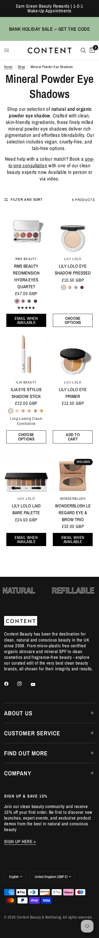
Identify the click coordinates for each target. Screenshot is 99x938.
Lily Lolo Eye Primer (73, 392)
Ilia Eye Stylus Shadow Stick (26, 392)
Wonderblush (73, 498)
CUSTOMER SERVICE (32, 733)
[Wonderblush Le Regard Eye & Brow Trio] (73, 471)
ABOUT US (18, 713)
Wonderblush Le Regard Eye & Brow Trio (73, 512)
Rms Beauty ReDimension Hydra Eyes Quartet (26, 276)
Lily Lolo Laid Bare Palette (26, 509)
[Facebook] (10, 684)
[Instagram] (23, 684)
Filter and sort (27, 199)
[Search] (83, 50)
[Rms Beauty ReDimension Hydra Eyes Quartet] (26, 231)
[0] (91, 50)
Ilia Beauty (26, 382)
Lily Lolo (72, 258)
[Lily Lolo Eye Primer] (73, 354)
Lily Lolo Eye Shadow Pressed (73, 269)
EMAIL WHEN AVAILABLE (26, 320)
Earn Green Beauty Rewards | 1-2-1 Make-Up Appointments (49, 8)
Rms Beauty (26, 258)
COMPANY (17, 773)
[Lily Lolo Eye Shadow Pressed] (73, 231)
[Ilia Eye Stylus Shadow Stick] (26, 354)
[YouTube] (37, 685)
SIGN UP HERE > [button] (20, 841)
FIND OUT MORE (26, 753)
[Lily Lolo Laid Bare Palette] (26, 471)
